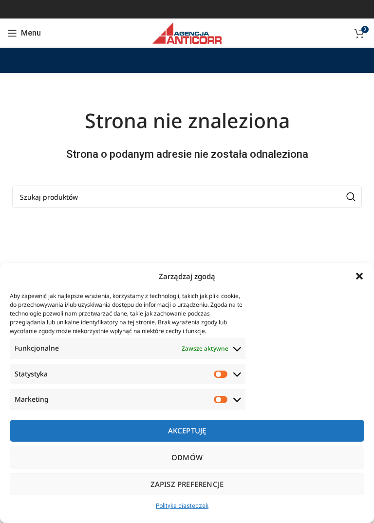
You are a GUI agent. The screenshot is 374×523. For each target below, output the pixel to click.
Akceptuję (187, 430)
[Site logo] (186, 33)
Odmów (187, 457)
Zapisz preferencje (187, 484)
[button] (359, 276)
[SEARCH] (350, 197)
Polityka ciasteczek (182, 506)
